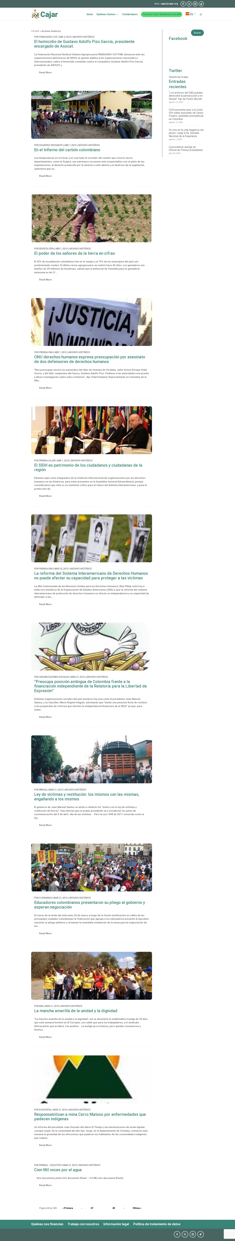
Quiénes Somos (106, 14)
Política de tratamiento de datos (156, 1224)
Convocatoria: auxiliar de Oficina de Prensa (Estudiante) (186, 148)
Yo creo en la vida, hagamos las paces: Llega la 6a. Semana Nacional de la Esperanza (186, 132)
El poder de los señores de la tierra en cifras (74, 253)
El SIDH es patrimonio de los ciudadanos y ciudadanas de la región (88, 467)
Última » (137, 1208)
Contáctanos (130, 14)
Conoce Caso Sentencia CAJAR (162, 14)
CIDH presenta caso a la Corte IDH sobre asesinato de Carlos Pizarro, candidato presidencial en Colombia (186, 114)
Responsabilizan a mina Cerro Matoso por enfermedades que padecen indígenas (90, 1116)
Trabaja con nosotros (83, 1224)
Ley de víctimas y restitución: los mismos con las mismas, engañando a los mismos (86, 796)
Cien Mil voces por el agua (58, 1170)
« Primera (68, 1208)
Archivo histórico (83, 37)
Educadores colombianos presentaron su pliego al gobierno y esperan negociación (89, 904)
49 (113, 1208)
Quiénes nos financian (47, 1224)
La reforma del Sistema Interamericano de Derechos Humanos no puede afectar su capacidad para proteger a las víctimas (91, 575)
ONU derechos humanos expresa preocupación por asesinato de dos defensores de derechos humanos (89, 359)
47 (92, 1208)
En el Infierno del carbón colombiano (67, 150)
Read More (45, 72)
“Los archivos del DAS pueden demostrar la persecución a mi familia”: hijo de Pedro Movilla (186, 95)
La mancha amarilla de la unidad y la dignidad (75, 1010)
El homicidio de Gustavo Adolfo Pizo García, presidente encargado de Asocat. (84, 44)
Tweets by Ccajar (178, 77)
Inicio (90, 14)
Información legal (116, 1224)
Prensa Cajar (47, 460)
